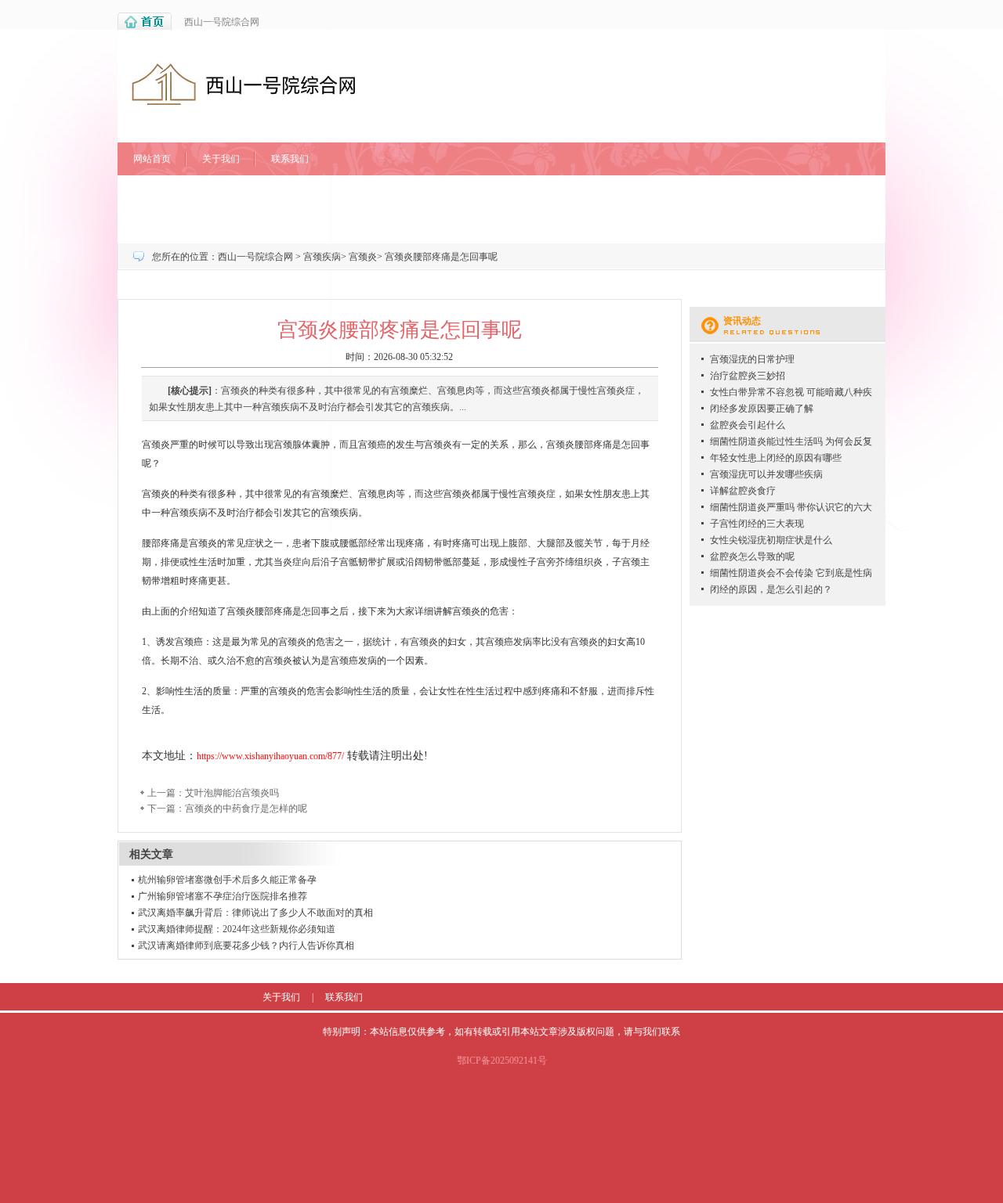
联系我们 (290, 158)
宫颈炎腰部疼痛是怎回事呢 (441, 256)
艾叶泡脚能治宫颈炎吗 (232, 792)
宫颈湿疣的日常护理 (752, 359)
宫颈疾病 (322, 256)
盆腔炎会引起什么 (747, 425)
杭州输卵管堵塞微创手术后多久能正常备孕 (227, 879)
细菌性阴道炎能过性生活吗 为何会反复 (791, 441)
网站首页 (152, 158)
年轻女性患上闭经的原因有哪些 (776, 457)
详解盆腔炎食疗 (743, 490)
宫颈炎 (363, 256)
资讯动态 (742, 320)
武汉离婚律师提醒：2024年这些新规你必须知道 (236, 929)
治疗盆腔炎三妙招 (747, 375)
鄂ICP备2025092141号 (502, 1060)
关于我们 (221, 158)
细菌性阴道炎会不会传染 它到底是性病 (791, 572)
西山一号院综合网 (221, 21)
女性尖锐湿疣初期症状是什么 (771, 540)
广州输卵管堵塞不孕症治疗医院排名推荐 (222, 896)
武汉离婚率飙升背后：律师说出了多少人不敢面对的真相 (255, 912)
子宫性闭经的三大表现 (757, 523)
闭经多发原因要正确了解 (761, 408)
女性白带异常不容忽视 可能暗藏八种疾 (791, 392)
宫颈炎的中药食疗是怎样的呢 (246, 808)
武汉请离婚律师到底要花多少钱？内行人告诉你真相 (246, 945)
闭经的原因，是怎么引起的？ (771, 589)
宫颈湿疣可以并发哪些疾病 (766, 474)
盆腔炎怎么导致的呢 (752, 556)
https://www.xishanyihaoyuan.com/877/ (270, 756)
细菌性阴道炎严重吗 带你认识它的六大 (791, 507)
